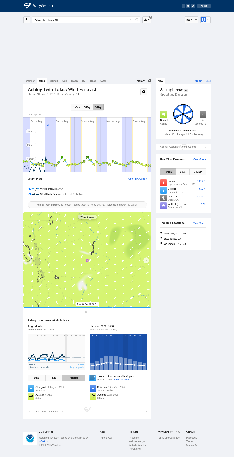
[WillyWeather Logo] (40, 6)
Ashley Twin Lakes (78, 94)
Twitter (189, 441)
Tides (93, 80)
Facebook (191, 437)
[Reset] (130, 19)
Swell (103, 80)
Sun (64, 80)
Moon (74, 80)
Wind (42, 80)
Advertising (135, 448)
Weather (30, 80)
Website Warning (137, 445)
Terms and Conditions (169, 437)
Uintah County (65, 94)
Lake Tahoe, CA (172, 238)
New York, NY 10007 (175, 233)
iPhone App (106, 437)
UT (51, 94)
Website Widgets (138, 441)
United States (36, 94)
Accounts (134, 437)
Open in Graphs (136, 178)
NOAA (42, 441)
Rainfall (53, 80)
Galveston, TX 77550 (175, 243)
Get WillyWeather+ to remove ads (178, 146)
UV (83, 80)
